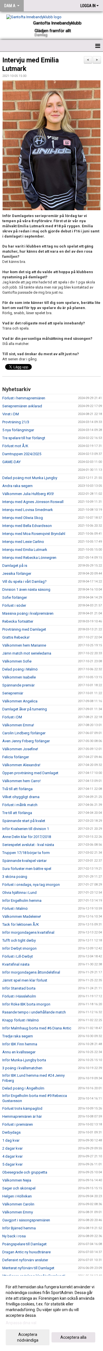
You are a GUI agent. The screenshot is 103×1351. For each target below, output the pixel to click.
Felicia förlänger (15, 757)
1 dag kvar (10, 1140)
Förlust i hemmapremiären (23, 398)
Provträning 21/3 (15, 422)
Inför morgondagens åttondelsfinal (31, 972)
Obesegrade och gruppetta (24, 1172)
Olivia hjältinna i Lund (19, 892)
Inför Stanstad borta (18, 988)
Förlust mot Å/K (15, 446)
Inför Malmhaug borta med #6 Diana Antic (36, 1028)
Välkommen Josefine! (20, 749)
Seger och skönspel (18, 1188)
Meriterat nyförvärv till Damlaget (28, 1268)
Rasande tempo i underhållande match (34, 1012)
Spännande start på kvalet (23, 821)
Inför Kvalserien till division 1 (25, 829)
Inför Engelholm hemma (21, 900)
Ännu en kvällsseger (18, 1052)
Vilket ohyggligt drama (20, 797)
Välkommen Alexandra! (21, 765)
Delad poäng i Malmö (20, 669)
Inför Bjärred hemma (19, 1228)
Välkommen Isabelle (19, 677)
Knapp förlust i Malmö (20, 1020)
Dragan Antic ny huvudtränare (26, 1252)
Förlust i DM (12, 717)
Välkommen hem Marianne (24, 645)
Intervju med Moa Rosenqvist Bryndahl (33, 534)
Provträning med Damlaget (24, 629)
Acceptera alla (73, 1337)
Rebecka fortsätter (17, 621)
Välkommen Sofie (16, 661)
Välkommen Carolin (18, 1204)
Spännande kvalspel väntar (24, 861)
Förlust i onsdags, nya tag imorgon (31, 884)
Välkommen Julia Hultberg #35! (28, 494)
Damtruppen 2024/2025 (21, 454)
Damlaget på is (14, 565)
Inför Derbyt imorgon (19, 948)
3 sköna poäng (14, 876)
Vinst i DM (10, 414)
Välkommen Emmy (17, 1212)
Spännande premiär (18, 685)
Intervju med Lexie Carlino (23, 541)
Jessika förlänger (16, 573)
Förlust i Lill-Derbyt (17, 956)
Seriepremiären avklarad (22, 406)
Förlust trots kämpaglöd (22, 1108)
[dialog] (51, 1313)
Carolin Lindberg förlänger (23, 733)
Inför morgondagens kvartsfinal (28, 932)
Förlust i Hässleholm (19, 996)
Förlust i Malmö (15, 908)
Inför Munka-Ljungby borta (24, 1060)
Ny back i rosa (14, 1236)
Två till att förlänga (17, 789)
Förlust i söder (14, 605)
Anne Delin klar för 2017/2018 (26, 837)
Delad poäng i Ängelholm (23, 1088)
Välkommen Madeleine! (21, 916)
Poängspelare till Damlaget (24, 1244)
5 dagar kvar (12, 1164)
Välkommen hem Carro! (21, 781)
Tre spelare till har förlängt (23, 438)
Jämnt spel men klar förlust (24, 980)
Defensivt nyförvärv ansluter (25, 1260)
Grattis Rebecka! (15, 637)
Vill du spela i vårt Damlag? (24, 581)
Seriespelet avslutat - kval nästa (28, 845)
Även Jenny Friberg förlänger (26, 741)
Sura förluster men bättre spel (26, 868)
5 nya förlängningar (18, 430)
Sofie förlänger (14, 597)
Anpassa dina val (21, 1323)
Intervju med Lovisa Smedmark (27, 510)
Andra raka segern (17, 486)
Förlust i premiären (17, 1124)
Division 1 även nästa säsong (26, 589)
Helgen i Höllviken (17, 1196)
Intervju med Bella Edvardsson (27, 526)
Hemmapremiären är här (22, 1116)
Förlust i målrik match (19, 805)
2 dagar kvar (12, 1148)
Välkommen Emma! (18, 725)
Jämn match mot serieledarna (26, 653)
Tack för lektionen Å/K (20, 924)
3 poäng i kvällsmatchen (22, 1068)
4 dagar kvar (12, 1156)
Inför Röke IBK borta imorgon (26, 1004)
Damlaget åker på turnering (24, 709)
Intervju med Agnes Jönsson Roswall (33, 502)
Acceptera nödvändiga (27, 1337)
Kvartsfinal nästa (15, 964)
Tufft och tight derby (19, 940)
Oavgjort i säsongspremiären (26, 1220)
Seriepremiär (12, 693)
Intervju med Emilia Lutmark (24, 549)
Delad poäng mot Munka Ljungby (29, 478)
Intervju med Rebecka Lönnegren (29, 557)
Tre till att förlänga (17, 813)
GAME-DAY (11, 462)
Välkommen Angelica (19, 701)
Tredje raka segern (17, 1036)
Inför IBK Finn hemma (19, 1044)
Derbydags (11, 1132)
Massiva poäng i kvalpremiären (28, 613)
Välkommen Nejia (16, 1180)
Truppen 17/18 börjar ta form (26, 853)
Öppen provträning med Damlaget (30, 773)
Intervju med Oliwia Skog (22, 518)
